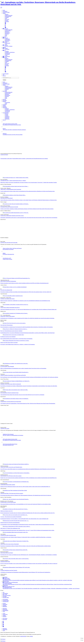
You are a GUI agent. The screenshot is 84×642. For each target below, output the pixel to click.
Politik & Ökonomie (8, 15)
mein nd (4, 75)
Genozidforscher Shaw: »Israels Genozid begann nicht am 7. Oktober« (13, 180)
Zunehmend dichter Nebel (5, 561)
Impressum (5, 608)
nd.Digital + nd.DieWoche (10, 52)
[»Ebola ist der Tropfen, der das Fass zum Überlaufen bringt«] (16, 464)
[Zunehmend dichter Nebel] (16, 558)
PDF (3, 594)
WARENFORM (23, 636)
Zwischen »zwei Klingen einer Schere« (7, 298)
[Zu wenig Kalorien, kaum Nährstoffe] (15, 363)
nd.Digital (7, 51)
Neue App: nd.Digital (7, 595)
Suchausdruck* (5, 77)
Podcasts (6, 20)
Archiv (4, 613)
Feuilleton (7, 17)
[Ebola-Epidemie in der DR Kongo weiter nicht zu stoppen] (16, 472)
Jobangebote (5, 604)
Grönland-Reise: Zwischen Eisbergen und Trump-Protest (10, 401)
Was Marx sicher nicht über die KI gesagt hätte (8, 242)
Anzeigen (4, 605)
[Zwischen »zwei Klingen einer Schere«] (13, 295)
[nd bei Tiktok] (5, 26)
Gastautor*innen (6, 600)
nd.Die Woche (7, 39)
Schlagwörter (5, 614)
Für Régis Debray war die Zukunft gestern (8, 502)
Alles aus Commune (8, 46)
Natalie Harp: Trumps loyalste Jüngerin (7, 316)
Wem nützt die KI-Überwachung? (6, 198)
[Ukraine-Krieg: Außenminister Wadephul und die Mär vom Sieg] (16, 212)
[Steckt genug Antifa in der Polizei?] (15, 549)
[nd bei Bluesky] (5, 23)
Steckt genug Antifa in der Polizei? (6, 552)
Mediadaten (5, 606)
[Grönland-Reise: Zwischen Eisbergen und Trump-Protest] (16, 398)
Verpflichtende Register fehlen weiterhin (7, 484)
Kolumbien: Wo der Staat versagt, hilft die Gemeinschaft (10, 383)
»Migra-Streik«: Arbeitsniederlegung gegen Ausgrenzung (10, 189)
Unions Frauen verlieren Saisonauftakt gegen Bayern (10, 307)
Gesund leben (7, 43)
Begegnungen (7, 32)
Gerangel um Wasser (4, 154)
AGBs (6, 55)
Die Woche (7, 19)
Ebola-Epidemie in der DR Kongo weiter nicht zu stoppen (10, 475)
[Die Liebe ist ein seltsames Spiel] (15, 286)
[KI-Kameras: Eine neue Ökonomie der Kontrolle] (16, 203)
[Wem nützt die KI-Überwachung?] (14, 195)
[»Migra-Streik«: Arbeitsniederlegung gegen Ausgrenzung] (15, 186)
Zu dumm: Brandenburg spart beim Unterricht (8, 570)
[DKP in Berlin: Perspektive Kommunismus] (16, 278)
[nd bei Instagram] (5, 24)
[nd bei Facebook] (5, 25)
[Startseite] (42, 3)
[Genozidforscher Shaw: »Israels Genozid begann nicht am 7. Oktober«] (16, 177)
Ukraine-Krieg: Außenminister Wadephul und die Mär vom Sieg (12, 215)
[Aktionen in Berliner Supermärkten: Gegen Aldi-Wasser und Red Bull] (16, 372)
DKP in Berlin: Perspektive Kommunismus (8, 281)
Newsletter (7, 21)
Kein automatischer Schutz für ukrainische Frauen (9, 392)
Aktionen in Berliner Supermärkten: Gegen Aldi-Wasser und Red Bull (13, 375)
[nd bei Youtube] (5, 27)
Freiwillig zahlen (6, 597)
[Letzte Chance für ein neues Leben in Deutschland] (16, 541)
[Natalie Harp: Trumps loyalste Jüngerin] (15, 313)
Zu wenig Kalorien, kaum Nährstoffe (7, 366)
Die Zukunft (5, 618)
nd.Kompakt (7, 38)
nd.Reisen (4, 616)
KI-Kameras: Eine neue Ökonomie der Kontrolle (9, 206)
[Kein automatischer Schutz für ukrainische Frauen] (15, 389)
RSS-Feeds (5, 619)
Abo (1, 7)
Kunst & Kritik (7, 30)
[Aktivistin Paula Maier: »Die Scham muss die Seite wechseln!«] (15, 490)
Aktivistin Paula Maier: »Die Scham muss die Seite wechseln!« (11, 493)
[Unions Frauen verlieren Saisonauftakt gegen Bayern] (15, 304)
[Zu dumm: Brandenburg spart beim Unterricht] (16, 567)
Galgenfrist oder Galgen (4, 428)
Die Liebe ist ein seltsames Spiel (6, 289)
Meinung (6, 14)
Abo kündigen (5, 593)
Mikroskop (7, 31)
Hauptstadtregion (8, 16)
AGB (4, 611)
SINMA (31, 636)
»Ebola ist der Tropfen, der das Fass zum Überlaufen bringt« (11, 467)
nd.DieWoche (7, 53)
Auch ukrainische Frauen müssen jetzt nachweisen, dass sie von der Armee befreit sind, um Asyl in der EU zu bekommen (22, 394)
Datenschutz (5, 609)
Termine (4, 47)
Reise (6, 35)
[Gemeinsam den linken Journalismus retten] (15, 532)
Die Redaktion (5, 599)
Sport (6, 18)
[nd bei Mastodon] (5, 22)
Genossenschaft (5, 73)
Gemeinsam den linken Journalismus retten (8, 535)
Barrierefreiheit (5, 610)
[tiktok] (5, 70)
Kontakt (4, 603)
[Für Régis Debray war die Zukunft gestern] (16, 499)
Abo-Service (7, 54)
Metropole (7, 33)
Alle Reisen (7, 49)
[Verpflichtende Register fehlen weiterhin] (16, 481)
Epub (6, 594)
